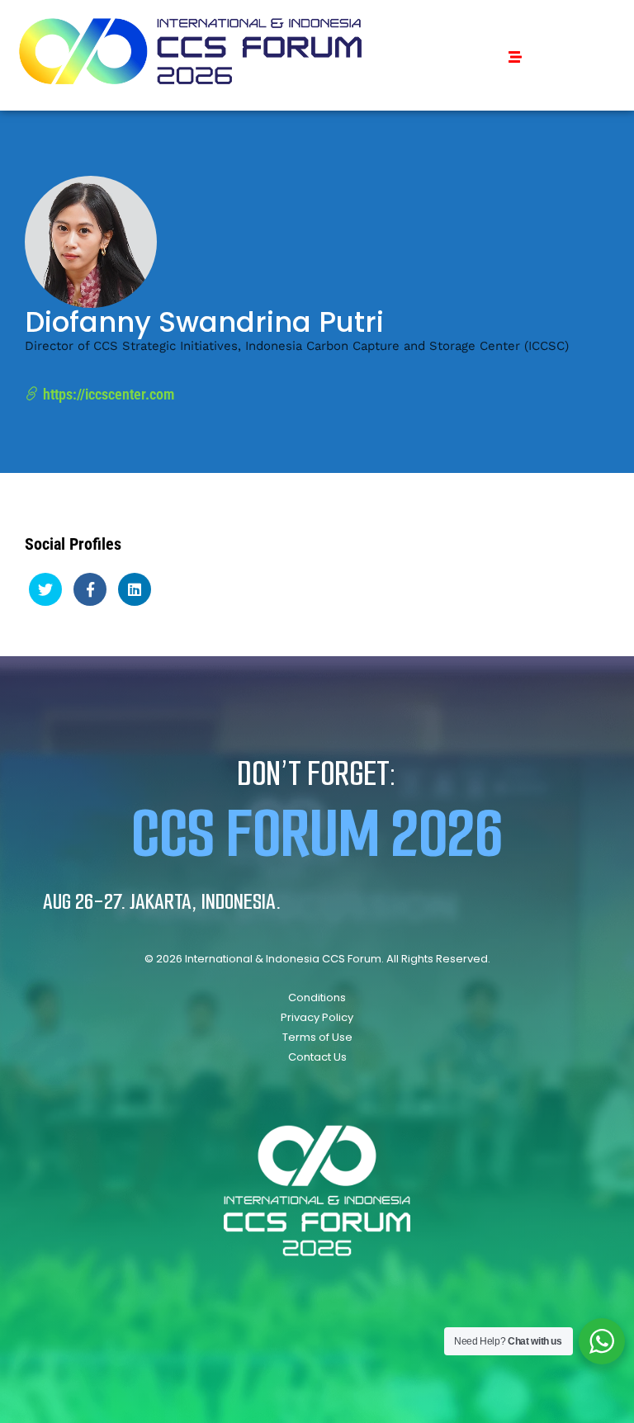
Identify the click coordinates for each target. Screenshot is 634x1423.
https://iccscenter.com (107, 394)
